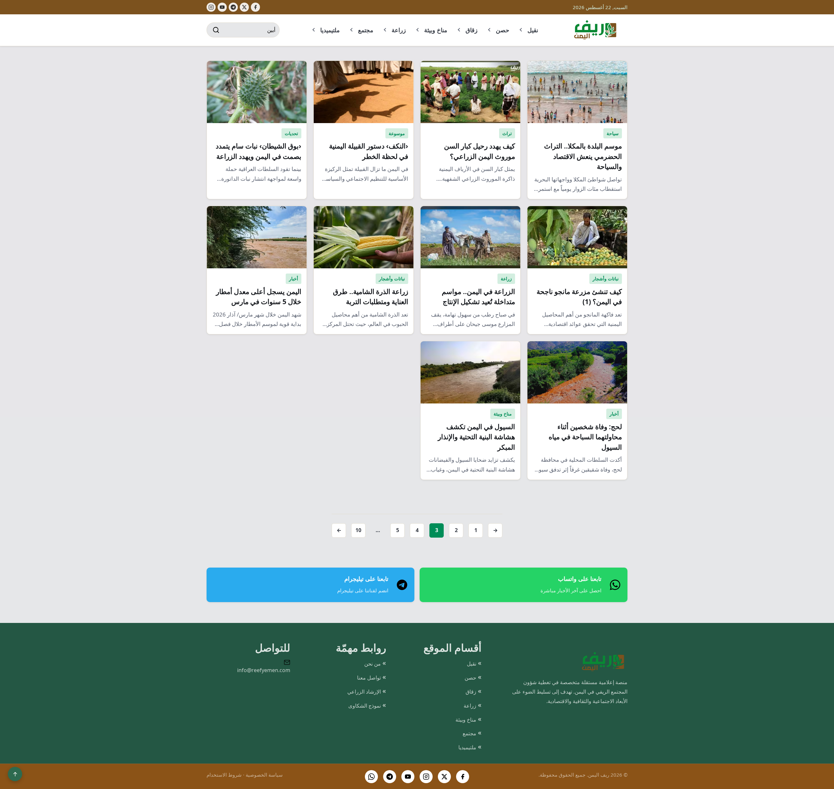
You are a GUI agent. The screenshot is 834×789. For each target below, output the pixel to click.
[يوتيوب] (222, 7)
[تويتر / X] (444, 776)
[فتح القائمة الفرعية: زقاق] (459, 30)
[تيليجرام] (233, 7)
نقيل (532, 30)
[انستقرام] (426, 776)
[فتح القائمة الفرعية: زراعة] (385, 30)
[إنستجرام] (211, 7)
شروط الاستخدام (224, 774)
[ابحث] (216, 30)
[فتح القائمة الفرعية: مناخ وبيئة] (418, 30)
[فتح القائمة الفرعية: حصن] (489, 30)
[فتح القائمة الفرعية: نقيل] (521, 30)
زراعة (399, 30)
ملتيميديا (330, 30)
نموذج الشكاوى (364, 705)
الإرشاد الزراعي (364, 691)
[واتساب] (371, 776)
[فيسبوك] (255, 7)
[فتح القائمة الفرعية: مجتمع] (351, 30)
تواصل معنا (369, 677)
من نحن (372, 663)
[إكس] (244, 7)
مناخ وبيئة (435, 30)
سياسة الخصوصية (264, 774)
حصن (502, 30)
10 (358, 530)
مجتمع (365, 30)
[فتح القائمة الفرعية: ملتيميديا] (314, 30)
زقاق (472, 30)
